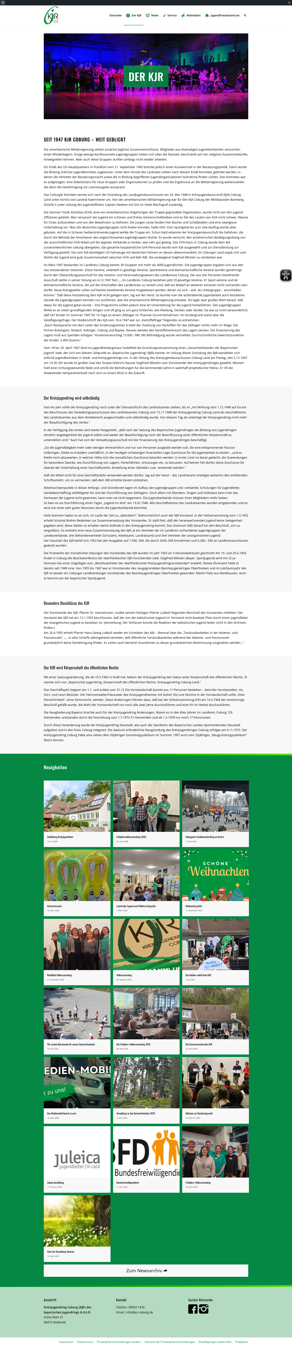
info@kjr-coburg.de (139, 1312)
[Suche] (245, 15)
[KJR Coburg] (51, 15)
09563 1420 (136, 1307)
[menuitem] (3, 2)
